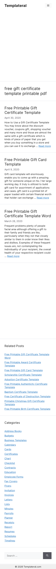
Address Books (13, 431)
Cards (7, 449)
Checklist (9, 463)
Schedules (10, 536)
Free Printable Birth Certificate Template (27, 408)
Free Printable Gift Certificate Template (22, 110)
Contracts (10, 467)
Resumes (9, 531)
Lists (7, 504)
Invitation (9, 490)
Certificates (11, 453)
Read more (45, 146)
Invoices (9, 494)
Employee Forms (13, 476)
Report (8, 526)
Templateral (15, 5)
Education (10, 472)
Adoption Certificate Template (21, 379)
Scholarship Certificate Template (23, 374)
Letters (8, 499)
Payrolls (8, 513)
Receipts (9, 522)
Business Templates (15, 440)
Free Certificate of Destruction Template (27, 396)
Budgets (9, 435)
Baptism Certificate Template (21, 391)
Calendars (10, 444)
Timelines (9, 540)
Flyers (7, 485)
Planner (8, 517)
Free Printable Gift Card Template (23, 370)
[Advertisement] (28, 46)
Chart (7, 458)
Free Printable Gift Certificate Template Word (27, 213)
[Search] (47, 555)
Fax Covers (10, 481)
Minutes (8, 508)
